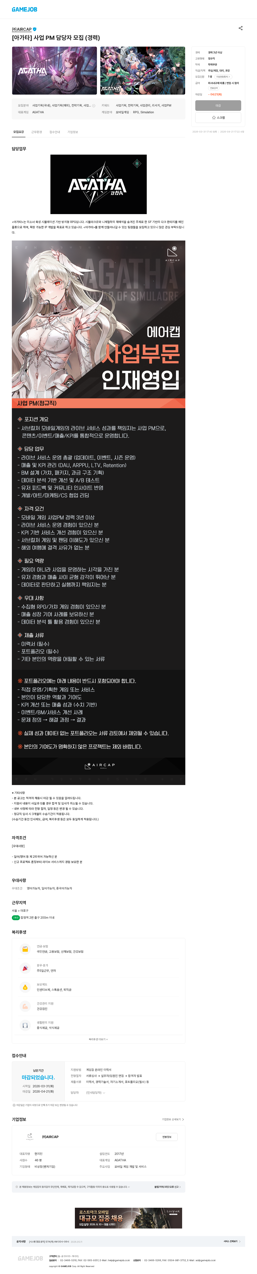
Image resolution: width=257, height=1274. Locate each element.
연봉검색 (213, 88)
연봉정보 (166, 1136)
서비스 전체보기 (230, 1241)
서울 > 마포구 (20, 910)
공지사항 (21, 1241)
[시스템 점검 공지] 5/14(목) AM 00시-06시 (55, 1241)
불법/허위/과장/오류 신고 (166, 1186)
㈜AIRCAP (22, 29)
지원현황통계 (222, 77)
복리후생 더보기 (97, 1039)
